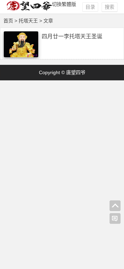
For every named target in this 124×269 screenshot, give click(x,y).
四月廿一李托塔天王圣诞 (72, 36)
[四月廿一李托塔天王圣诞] (21, 55)
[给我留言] (115, 218)
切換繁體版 (64, 4)
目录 (90, 7)
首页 (8, 20)
